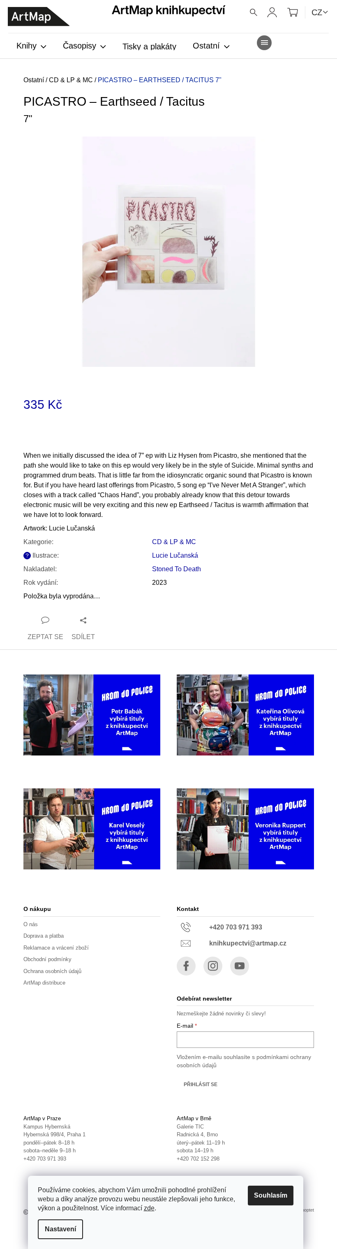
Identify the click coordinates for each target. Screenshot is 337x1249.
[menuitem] (31, 46)
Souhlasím (270, 1195)
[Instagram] (212, 966)
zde (149, 1208)
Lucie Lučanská (175, 555)
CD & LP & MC (174, 541)
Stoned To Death (176, 568)
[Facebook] (186, 966)
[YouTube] (239, 966)
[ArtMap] (38, 16)
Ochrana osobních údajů (52, 971)
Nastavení (60, 1229)
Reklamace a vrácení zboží (56, 948)
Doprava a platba (43, 936)
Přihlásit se (200, 1084)
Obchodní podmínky (47, 959)
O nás (30, 924)
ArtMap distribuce (44, 983)
